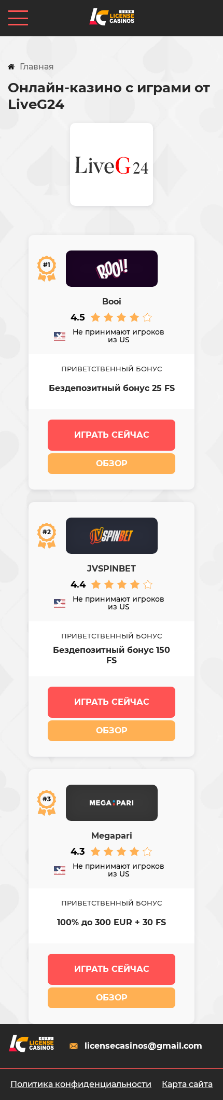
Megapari (111, 836)
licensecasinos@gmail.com (143, 1046)
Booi (111, 302)
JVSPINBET (111, 569)
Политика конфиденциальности (80, 1084)
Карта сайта (187, 1084)
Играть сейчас (111, 435)
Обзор (112, 463)
